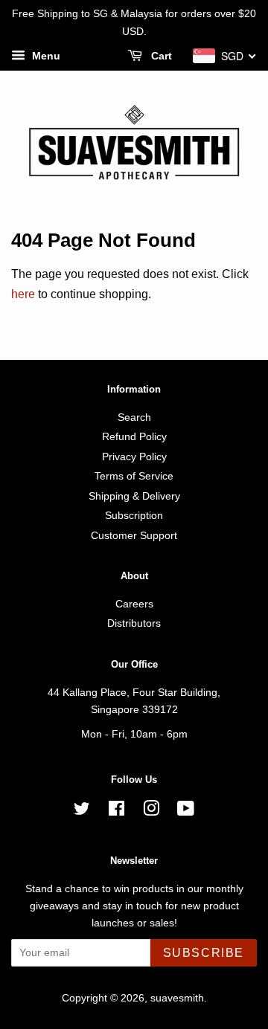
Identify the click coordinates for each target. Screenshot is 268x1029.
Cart (160, 56)
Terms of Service (134, 476)
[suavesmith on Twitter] (82, 811)
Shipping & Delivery (134, 496)
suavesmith (177, 998)
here (23, 294)
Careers (134, 604)
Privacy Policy (134, 456)
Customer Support (134, 535)
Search (134, 417)
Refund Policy (134, 436)
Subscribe (203, 952)
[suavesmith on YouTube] (185, 811)
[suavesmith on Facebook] (116, 811)
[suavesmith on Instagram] (151, 811)
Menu (44, 56)
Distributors (134, 623)
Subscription (134, 515)
